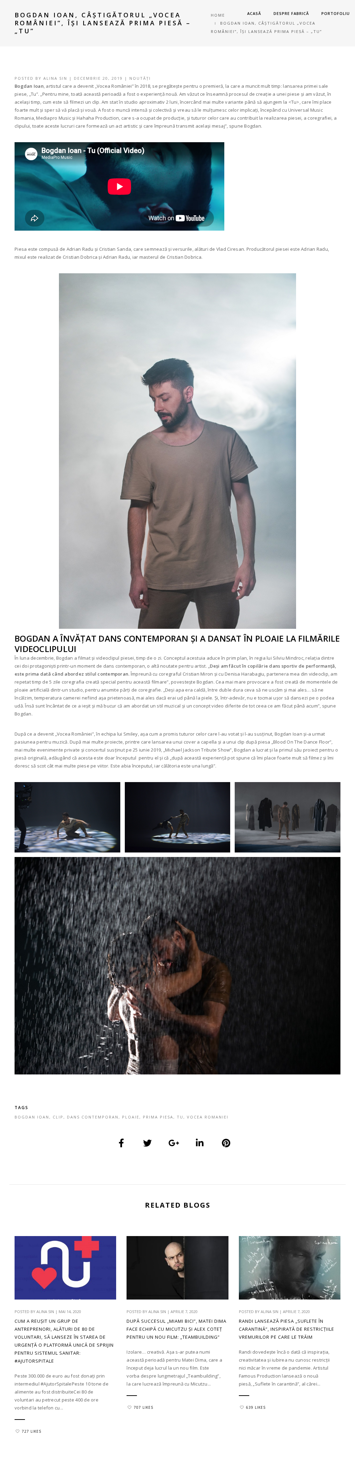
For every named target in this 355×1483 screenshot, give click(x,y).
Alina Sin (55, 78)
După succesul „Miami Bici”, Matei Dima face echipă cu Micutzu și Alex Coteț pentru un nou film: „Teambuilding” (176, 1329)
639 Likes (256, 1407)
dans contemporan (93, 1117)
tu (180, 1117)
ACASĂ (254, 13)
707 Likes (143, 1407)
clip (58, 1117)
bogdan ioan (32, 1117)
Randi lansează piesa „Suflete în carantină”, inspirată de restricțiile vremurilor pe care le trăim (286, 1329)
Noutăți (140, 78)
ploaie (130, 1117)
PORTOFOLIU (335, 13)
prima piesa (158, 1117)
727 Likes (31, 1431)
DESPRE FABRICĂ (291, 13)
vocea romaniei (207, 1117)
